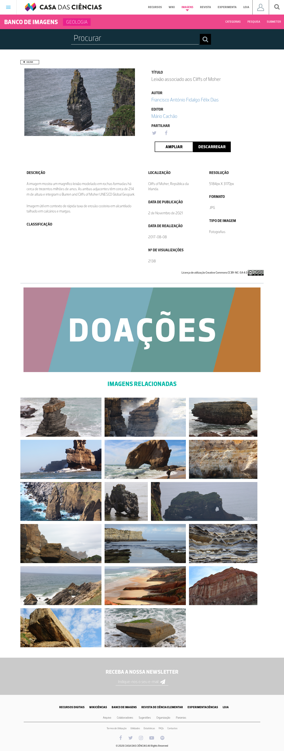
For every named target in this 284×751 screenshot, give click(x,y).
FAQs (161, 728)
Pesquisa (253, 21)
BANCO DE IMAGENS (124, 707)
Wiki (172, 7)
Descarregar (212, 146)
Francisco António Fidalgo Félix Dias (185, 100)
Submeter (274, 21)
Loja (246, 7)
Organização (163, 717)
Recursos (155, 7)
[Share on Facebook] (166, 133)
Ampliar (174, 146)
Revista (205, 7)
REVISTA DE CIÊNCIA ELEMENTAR (162, 707)
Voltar (29, 62)
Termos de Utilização (117, 728)
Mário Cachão (164, 116)
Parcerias (181, 717)
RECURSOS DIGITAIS (72, 707)
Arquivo (107, 717)
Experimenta (227, 7)
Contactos (172, 728)
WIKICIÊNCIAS (98, 707)
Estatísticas (149, 728)
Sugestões (145, 717)
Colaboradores (125, 717)
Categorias (233, 21)
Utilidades (135, 728)
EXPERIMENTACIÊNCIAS (203, 707)
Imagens (187, 7)
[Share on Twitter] (154, 133)
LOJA (226, 707)
